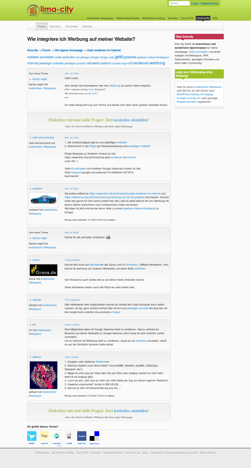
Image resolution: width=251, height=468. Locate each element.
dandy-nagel (40, 79)
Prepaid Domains (187, 101)
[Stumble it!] (58, 444)
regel (125, 63)
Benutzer (55, 26)
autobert (37, 188)
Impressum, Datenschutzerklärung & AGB (174, 452)
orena (36, 260)
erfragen (95, 57)
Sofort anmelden (198, 51)
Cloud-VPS (187, 18)
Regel (92, 146)
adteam (37, 357)
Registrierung (209, 3)
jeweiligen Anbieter (139, 146)
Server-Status (208, 452)
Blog (145, 452)
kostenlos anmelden (131, 119)
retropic (37, 299)
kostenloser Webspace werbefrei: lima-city (64, 11)
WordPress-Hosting (153, 18)
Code (91, 89)
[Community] (33, 24)
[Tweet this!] (33, 444)
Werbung (115, 85)
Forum (42, 26)
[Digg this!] (46, 444)
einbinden (68, 57)
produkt (116, 63)
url (130, 62)
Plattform (101, 361)
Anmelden (132, 264)
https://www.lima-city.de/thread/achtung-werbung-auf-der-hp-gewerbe (105, 197)
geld (119, 56)
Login (195, 3)
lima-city (32, 50)
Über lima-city (132, 452)
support (77, 172)
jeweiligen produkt (74, 63)
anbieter (33, 56)
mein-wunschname (43, 137)
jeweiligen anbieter (51, 63)
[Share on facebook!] (83, 444)
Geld (94, 93)
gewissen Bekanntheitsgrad (139, 208)
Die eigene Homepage (69, 50)
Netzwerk (95, 264)
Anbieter (122, 142)
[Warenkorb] (220, 16)
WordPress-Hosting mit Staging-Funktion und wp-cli (195, 96)
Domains (173, 18)
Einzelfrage (77, 168)
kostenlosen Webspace (42, 88)
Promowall (72, 26)
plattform (105, 63)
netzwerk (92, 62)
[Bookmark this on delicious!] (95, 444)
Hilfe (215, 18)
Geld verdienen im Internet (104, 50)
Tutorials (87, 26)
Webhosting (42, 452)
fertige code (107, 57)
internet (32, 62)
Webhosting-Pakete (127, 18)
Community (203, 18)
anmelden (47, 56)
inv (34, 324)
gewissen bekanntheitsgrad (153, 57)
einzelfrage (82, 57)
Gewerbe (141, 340)
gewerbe (130, 56)
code (58, 57)
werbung (157, 62)
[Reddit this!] (71, 444)
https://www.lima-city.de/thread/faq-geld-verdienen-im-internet (124, 193)
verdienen (141, 62)
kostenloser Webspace (100, 18)
